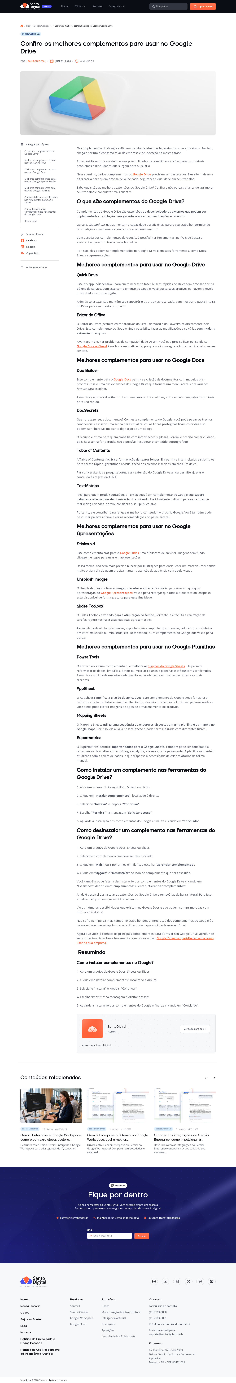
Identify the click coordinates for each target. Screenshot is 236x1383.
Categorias (115, 6)
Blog (28, 26)
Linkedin (30, 246)
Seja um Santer (31, 1319)
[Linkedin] (177, 1281)
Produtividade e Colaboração (119, 1336)
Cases (24, 1313)
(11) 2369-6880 (158, 1312)
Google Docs (122, 379)
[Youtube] (212, 1281)
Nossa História (30, 1306)
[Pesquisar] (153, 6)
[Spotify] (200, 1281)
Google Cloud (78, 1324)
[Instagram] (154, 1281)
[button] (206, 1078)
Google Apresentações (117, 593)
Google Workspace (43, 26)
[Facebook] (165, 1281)
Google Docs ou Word (92, 346)
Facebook (31, 240)
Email (90, 1229)
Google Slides (129, 553)
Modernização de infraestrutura (121, 1312)
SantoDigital (37, 61)
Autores (97, 6)
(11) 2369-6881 (158, 1318)
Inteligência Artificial (114, 1318)
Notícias (26, 1332)
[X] (188, 1281)
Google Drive (142, 174)
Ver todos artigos (194, 1028)
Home (64, 6)
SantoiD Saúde (79, 1312)
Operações (108, 1324)
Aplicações (108, 1330)
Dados (105, 1306)
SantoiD (75, 1306)
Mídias (79, 6)
